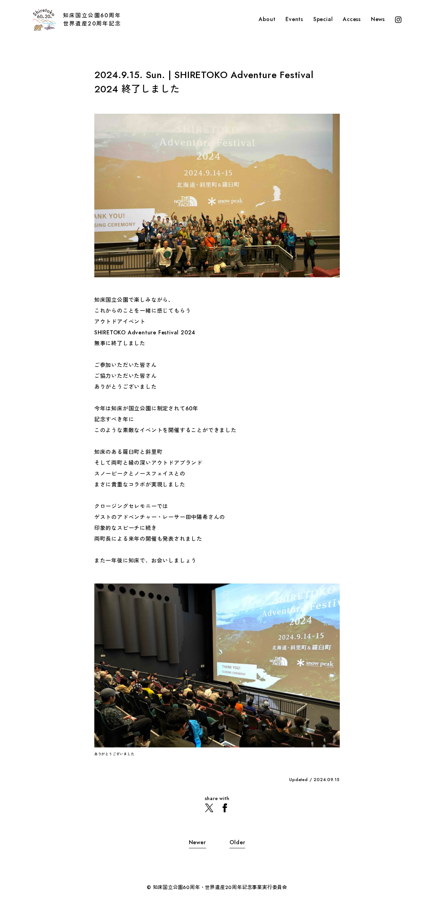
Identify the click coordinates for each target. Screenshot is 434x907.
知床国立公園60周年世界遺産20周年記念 (92, 19)
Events (294, 19)
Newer (197, 842)
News (378, 19)
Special (323, 19)
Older (237, 842)
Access (352, 19)
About (267, 19)
